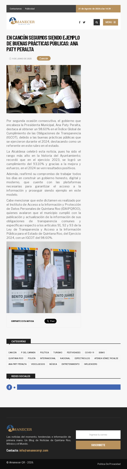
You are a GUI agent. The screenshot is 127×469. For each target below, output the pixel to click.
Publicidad (30, 9)
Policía (31, 358)
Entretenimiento (71, 364)
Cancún (44, 58)
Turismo (57, 352)
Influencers (90, 364)
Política (44, 352)
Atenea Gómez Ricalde (106, 358)
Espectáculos (82, 358)
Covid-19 (89, 352)
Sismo (102, 352)
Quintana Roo (15, 358)
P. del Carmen (28, 352)
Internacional (48, 358)
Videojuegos (38, 364)
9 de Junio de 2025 (22, 58)
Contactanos (16, 9)
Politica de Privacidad (109, 464)
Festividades (73, 352)
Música (53, 364)
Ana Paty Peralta (17, 364)
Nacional (65, 358)
